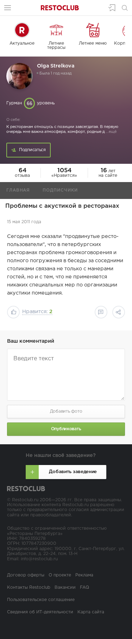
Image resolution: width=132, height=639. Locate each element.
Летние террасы (56, 45)
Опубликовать (66, 429)
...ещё (111, 132)
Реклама (84, 575)
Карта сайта (90, 612)
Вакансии (65, 587)
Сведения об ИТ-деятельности (40, 612)
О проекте (60, 575)
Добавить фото (66, 411)
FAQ (84, 587)
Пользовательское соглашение (41, 600)
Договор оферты (25, 575)
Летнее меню (93, 43)
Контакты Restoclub (28, 587)
